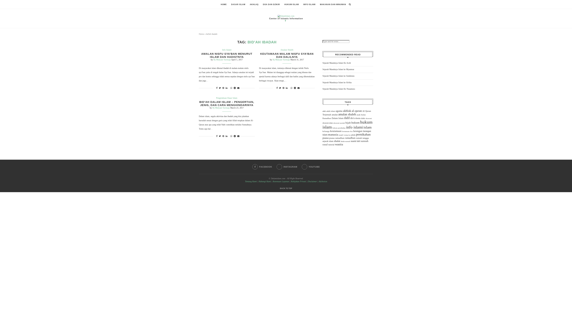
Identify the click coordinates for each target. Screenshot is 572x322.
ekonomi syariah (339, 123)
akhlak (347, 110)
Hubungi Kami (265, 181)
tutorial (331, 145)
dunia (357, 118)
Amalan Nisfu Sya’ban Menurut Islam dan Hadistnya (226, 55)
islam (367, 127)
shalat (337, 141)
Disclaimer (312, 181)
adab (324, 111)
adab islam (330, 111)
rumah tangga (362, 138)
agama (339, 111)
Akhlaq (254, 4)
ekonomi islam (327, 123)
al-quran (357, 110)
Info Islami (309, 4)
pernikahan (363, 134)
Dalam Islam (337, 118)
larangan (357, 131)
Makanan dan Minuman (333, 4)
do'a (352, 118)
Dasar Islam (238, 4)
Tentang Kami (251, 181)
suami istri (355, 141)
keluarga (325, 131)
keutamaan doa (347, 131)
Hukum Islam (291, 4)
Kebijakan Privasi (298, 181)
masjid (341, 135)
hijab (348, 122)
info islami (354, 127)
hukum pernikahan (339, 128)
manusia (333, 134)
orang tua (347, 135)
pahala (353, 135)
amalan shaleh (347, 114)
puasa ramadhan (336, 138)
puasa (325, 137)
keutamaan (336, 131)
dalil (347, 118)
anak (358, 115)
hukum (355, 122)
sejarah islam (327, 141)
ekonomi (369, 118)
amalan (335, 115)
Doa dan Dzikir (271, 4)
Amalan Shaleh (286, 50)
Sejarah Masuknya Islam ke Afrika (337, 82)
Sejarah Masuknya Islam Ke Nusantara (338, 89)
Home (224, 4)
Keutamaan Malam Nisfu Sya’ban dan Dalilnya (287, 55)
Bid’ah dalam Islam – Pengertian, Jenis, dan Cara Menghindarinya (226, 103)
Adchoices (323, 181)
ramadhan (350, 138)
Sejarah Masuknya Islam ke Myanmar (338, 69)
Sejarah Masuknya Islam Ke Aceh (336, 63)
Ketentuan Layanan (281, 181)
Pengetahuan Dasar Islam (226, 98)
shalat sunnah (345, 141)
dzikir (363, 118)
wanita (339, 144)
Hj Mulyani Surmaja (222, 60)
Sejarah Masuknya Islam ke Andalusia (338, 76)
